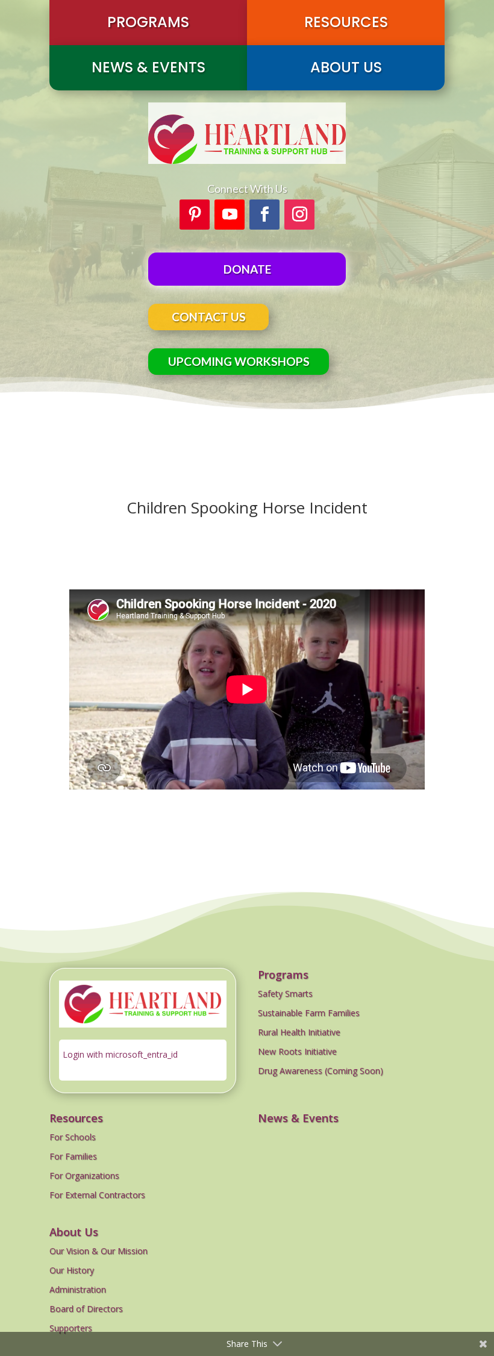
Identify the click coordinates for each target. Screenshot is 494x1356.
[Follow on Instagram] (299, 214)
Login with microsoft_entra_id (120, 1054)
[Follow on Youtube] (229, 214)
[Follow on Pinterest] (195, 214)
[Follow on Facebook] (264, 214)
